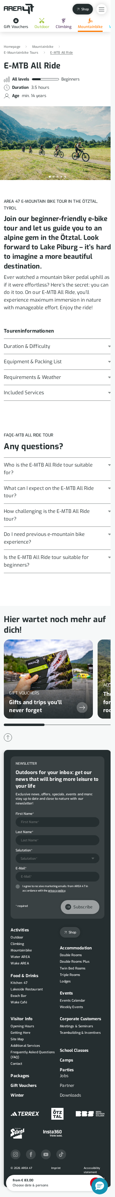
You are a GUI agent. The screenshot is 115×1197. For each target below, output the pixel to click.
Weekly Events (71, 1007)
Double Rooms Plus (75, 961)
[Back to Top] (8, 737)
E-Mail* (21, 868)
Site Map (17, 1039)
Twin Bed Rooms (73, 968)
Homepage (12, 47)
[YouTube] (46, 1154)
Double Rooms (71, 955)
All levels (20, 79)
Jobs (64, 1076)
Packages (20, 1076)
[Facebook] (31, 1154)
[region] (57, 681)
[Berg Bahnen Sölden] (90, 1114)
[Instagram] (15, 1154)
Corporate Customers (80, 1019)
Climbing (64, 26)
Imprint (55, 1168)
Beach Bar (18, 996)
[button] (99, 1186)
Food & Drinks (24, 975)
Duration (20, 88)
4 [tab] (61, 177)
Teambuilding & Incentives (80, 1033)
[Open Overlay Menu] (101, 9)
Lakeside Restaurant (27, 989)
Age (15, 96)
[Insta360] (53, 1133)
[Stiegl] (17, 1133)
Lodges (65, 981)
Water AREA (20, 957)
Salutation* (24, 850)
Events (66, 993)
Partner (67, 1085)
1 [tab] (50, 177)
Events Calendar (72, 1000)
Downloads (70, 1095)
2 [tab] (54, 177)
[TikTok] (61, 1154)
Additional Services (25, 1046)
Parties (67, 1070)
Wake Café (19, 1002)
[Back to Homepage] (19, 9)
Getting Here (20, 1033)
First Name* (25, 814)
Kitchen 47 (19, 983)
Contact (16, 1064)
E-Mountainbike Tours (21, 52)
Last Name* (24, 832)
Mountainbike (90, 26)
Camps (66, 1060)
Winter (17, 1095)
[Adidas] (25, 1114)
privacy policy (56, 890)
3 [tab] (57, 177)
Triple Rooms (70, 974)
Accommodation (76, 948)
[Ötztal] (57, 1114)
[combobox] (57, 858)
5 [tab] (65, 177)
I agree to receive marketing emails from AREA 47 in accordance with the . (55, 888)
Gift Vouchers (16, 26)
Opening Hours (22, 1026)
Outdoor (41, 26)
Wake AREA (20, 963)
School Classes (74, 1050)
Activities (20, 930)
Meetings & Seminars (76, 1026)
